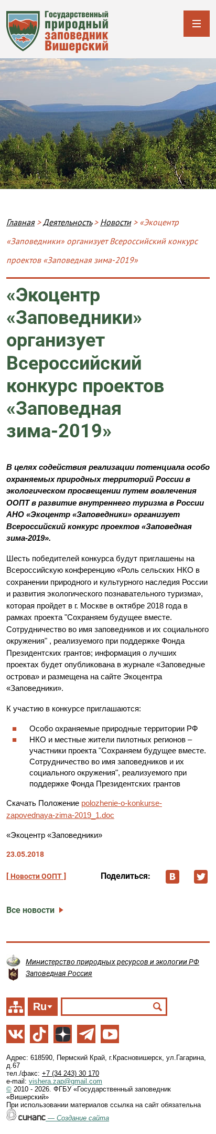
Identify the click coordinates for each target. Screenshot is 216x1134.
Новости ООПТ (36, 876)
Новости (115, 222)
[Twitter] (201, 877)
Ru (40, 1006)
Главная (20, 222)
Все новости (30, 910)
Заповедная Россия (59, 973)
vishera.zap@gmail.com (65, 1081)
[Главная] (57, 31)
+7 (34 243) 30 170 (70, 1073)
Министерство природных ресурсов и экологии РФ (112, 962)
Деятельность (67, 222)
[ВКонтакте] (172, 877)
